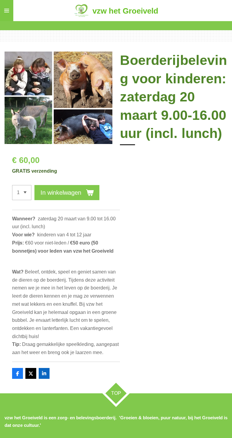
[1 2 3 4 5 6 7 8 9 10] (21, 192)
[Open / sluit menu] (6, 10)
